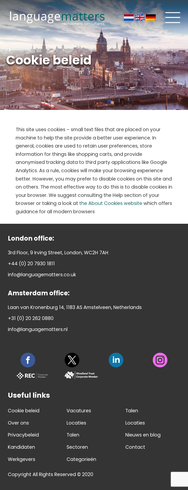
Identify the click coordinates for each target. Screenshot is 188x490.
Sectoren (77, 447)
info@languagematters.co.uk (42, 274)
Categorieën (81, 459)
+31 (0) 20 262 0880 (31, 318)
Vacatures (79, 410)
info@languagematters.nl (38, 329)
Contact (135, 447)
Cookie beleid (23, 410)
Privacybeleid (23, 435)
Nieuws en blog (143, 435)
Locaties (76, 423)
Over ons (18, 423)
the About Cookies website (110, 203)
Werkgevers (21, 459)
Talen (73, 435)
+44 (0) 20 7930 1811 (31, 263)
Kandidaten (21, 447)
